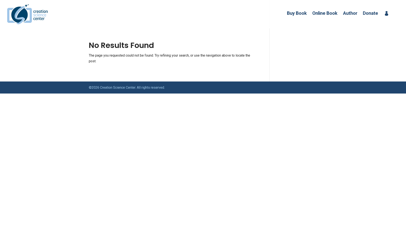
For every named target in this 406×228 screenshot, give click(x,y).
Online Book (324, 14)
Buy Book (297, 14)
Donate (370, 14)
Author (350, 14)
